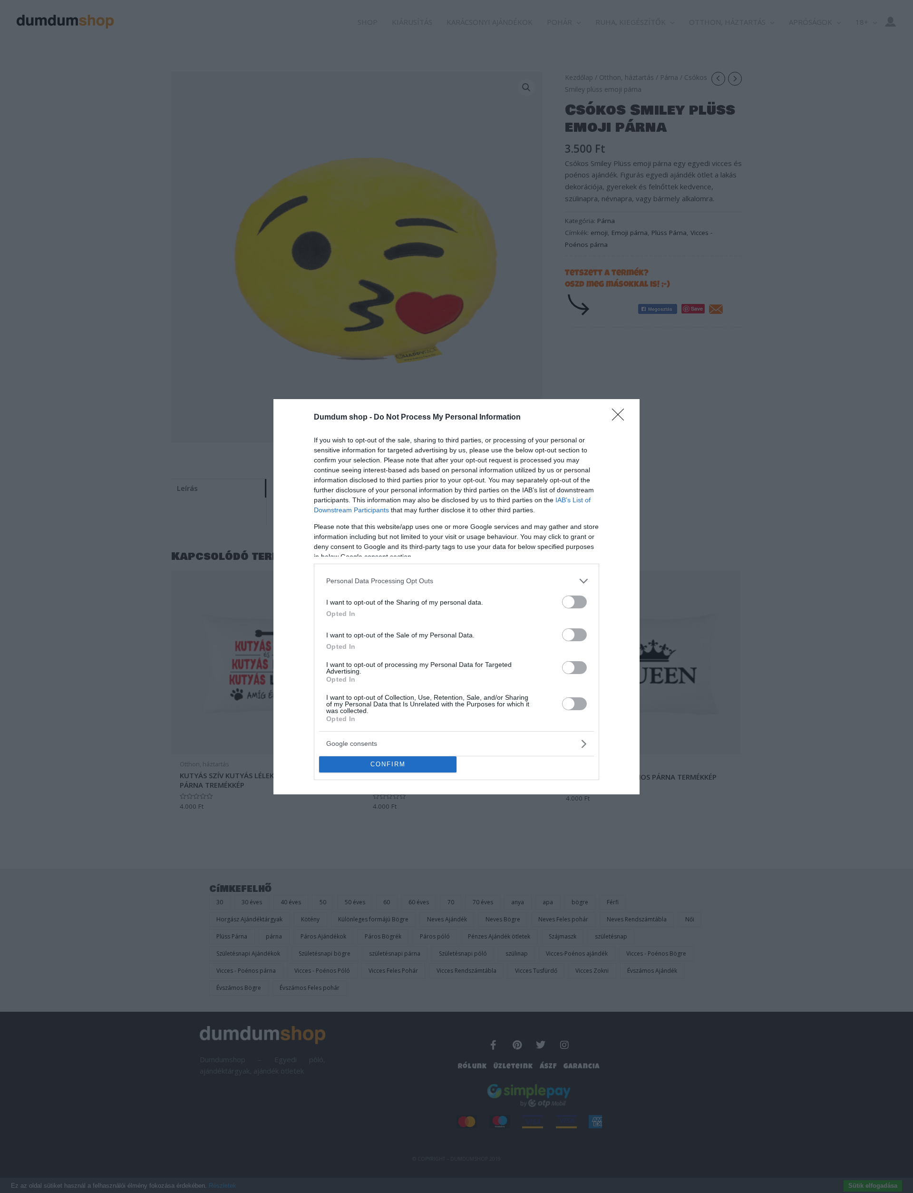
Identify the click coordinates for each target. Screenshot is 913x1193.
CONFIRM (388, 764)
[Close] (621, 418)
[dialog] (456, 596)
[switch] (574, 602)
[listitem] (456, 581)
